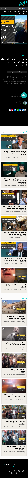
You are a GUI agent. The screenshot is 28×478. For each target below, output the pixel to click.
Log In (2, 8)
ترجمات (18, 11)
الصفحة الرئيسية (24, 11)
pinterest (16, 473)
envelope (18, 471)
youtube (14, 471)
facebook (5, 471)
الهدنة (9, 72)
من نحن (24, 464)
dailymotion (23, 471)
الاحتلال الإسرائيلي (16, 72)
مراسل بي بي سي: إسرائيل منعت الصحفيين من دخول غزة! (15, 12)
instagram (12, 473)
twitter (9, 471)
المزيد (3, 132)
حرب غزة (24, 72)
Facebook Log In (18, 8)
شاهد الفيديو (14, 141)
